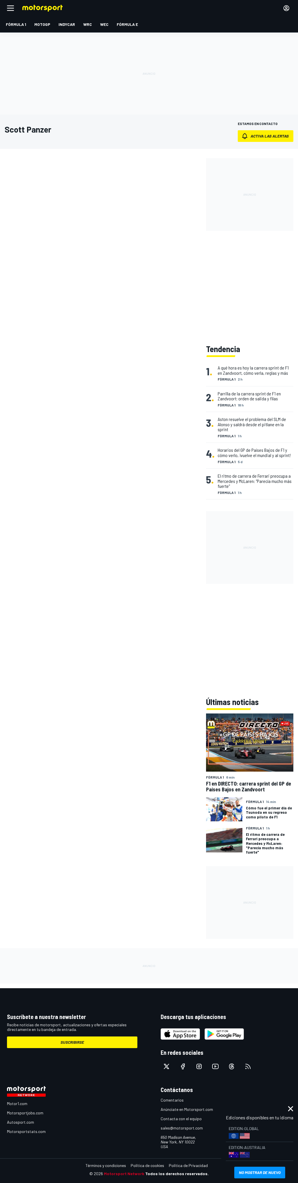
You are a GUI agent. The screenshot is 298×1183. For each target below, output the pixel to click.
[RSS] (248, 1066)
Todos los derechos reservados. (177, 1173)
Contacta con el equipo (181, 1118)
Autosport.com (20, 1122)
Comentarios (172, 1100)
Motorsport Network (124, 1173)
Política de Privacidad (188, 1165)
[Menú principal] (10, 8)
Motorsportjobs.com (25, 1112)
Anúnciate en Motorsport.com (187, 1109)
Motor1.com (17, 1103)
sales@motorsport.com (182, 1127)
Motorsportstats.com (26, 1131)
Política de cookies (147, 1165)
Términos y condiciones (106, 1165)
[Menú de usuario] (286, 8)
